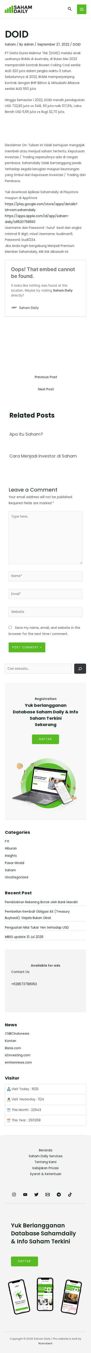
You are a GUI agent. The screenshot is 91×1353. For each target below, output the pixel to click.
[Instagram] (14, 1194)
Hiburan (11, 848)
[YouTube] (25, 1194)
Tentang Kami (45, 1162)
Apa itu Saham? (26, 434)
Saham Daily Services (46, 1156)
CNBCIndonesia (17, 1033)
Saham (10, 44)
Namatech (45, 1343)
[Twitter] (36, 1194)
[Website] (46, 613)
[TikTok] (70, 1194)
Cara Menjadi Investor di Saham (43, 456)
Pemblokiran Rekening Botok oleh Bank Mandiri (41, 902)
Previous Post (46, 377)
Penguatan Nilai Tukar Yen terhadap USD (37, 927)
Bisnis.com (13, 1048)
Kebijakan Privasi (45, 1168)
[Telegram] (59, 1194)
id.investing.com (17, 1055)
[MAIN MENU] (82, 9)
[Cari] (80, 669)
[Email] (48, 1194)
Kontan (10, 1041)
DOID (77, 44)
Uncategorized (16, 877)
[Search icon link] (70, 9)
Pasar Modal (14, 863)
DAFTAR (45, 739)
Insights (11, 855)
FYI (7, 841)
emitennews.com (18, 1062)
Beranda (45, 1150)
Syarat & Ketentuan (45, 1174)
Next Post (46, 389)
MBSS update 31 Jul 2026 (24, 937)
